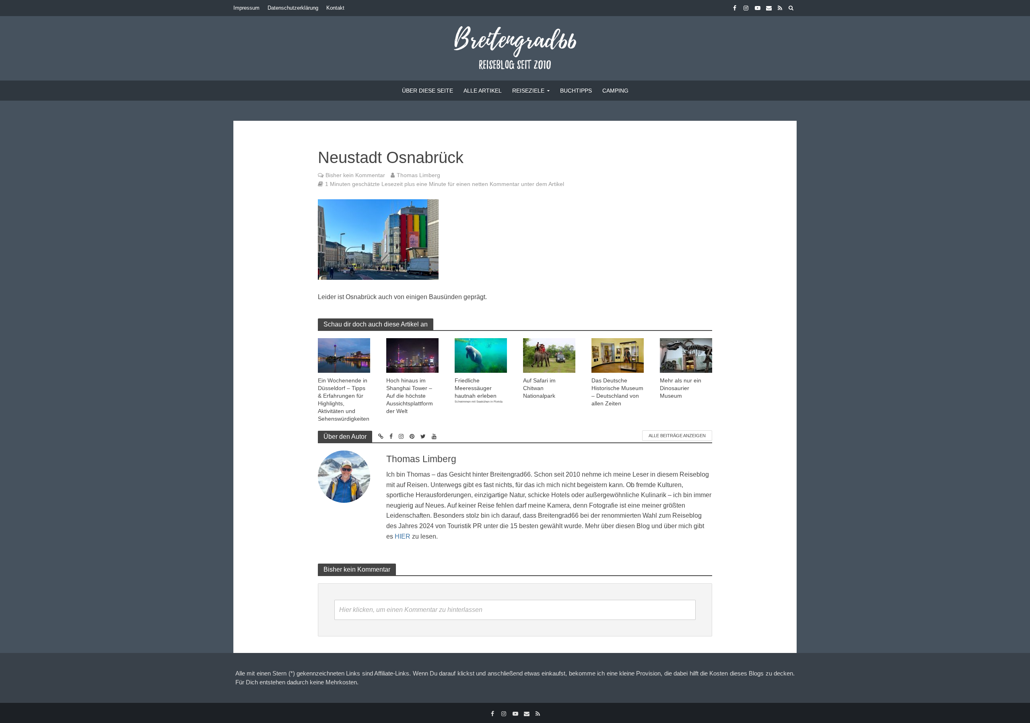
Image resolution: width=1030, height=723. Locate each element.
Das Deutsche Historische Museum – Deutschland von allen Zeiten (617, 392)
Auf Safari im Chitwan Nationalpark (539, 388)
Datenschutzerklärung (293, 8)
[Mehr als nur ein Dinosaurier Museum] (686, 354)
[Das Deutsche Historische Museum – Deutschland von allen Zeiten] (617, 354)
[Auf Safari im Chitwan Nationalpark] (549, 354)
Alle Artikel (483, 90)
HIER (402, 536)
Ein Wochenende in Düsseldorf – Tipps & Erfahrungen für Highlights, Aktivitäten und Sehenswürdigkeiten (343, 399)
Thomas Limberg (418, 175)
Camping (615, 90)
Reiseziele (528, 90)
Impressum (246, 8)
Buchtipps (576, 90)
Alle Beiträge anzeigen (677, 435)
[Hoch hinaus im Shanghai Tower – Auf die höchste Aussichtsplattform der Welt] (412, 354)
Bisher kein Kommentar (355, 175)
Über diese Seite (427, 90)
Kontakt (335, 8)
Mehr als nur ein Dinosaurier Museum (680, 388)
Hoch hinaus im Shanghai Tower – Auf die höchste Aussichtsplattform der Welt (409, 395)
